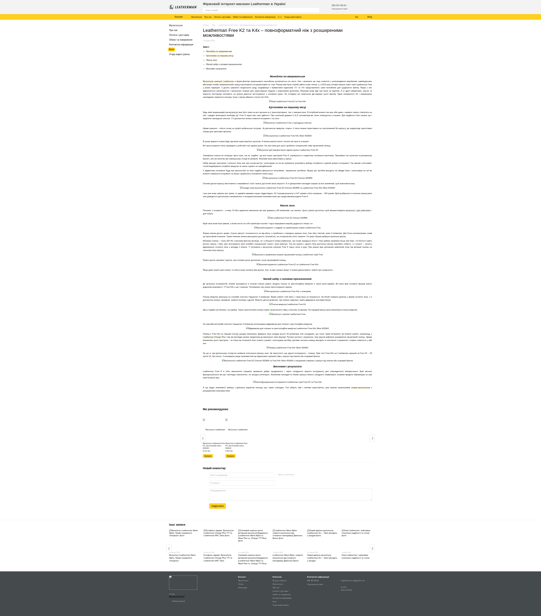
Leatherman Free (364, 84)
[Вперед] (372, 438)
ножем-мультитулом (360, 387)
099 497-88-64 (339, 5)
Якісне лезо (211, 60)
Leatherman (285, 241)
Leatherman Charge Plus (214, 337)
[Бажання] (355, 7)
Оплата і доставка (222, 17)
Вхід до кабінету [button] (280, 581)
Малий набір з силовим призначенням (224, 64)
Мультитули (196, 17)
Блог (280, 17)
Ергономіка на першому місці (219, 55)
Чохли (240, 584)
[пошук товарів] (317, 10)
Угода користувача (292, 17)
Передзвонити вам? (340, 9)
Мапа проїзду (346, 590)
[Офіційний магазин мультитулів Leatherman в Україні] (183, 582)
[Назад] (202, 438)
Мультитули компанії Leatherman (218, 81)
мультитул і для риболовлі (358, 210)
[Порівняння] (362, 7)
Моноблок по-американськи (219, 51)
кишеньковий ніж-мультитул (225, 112)
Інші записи (177, 524)
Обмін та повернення (243, 17)
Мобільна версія (178, 601)
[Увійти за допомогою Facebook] (297, 474)
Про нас (208, 17)
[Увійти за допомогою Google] (302, 474)
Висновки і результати (216, 68)
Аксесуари (242, 588)
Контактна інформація (265, 17)
